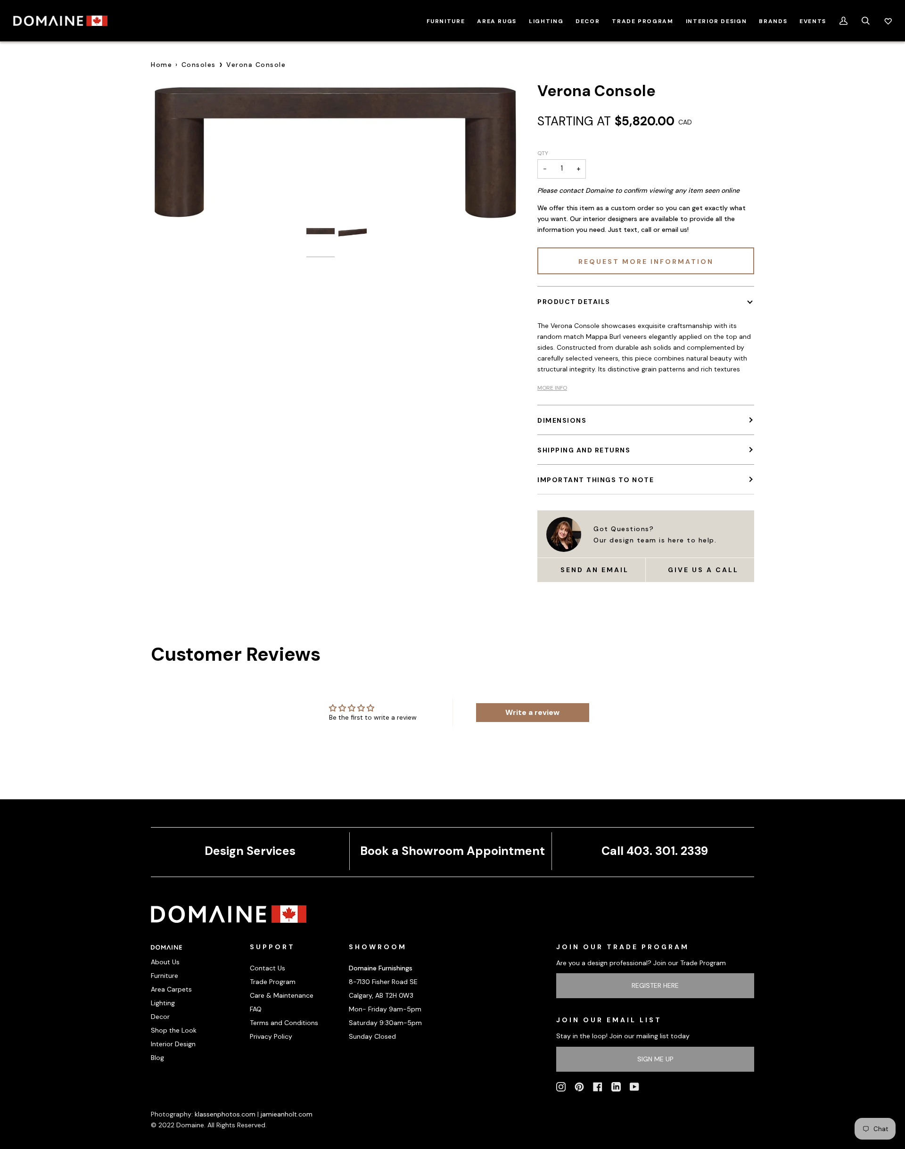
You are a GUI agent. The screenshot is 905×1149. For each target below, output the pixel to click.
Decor (160, 1016)
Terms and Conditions (284, 1022)
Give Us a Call (703, 570)
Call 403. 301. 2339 (654, 851)
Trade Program (273, 981)
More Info (552, 388)
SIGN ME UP (655, 1059)
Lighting (163, 1003)
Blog (157, 1057)
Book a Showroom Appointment (452, 851)
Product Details (573, 301)
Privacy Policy (271, 1036)
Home (161, 64)
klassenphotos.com (225, 1114)
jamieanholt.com (287, 1114)
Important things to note (595, 480)
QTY (542, 153)
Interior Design (173, 1044)
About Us (165, 962)
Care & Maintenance (281, 995)
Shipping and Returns (583, 450)
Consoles (198, 64)
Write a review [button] (532, 712)
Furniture (164, 975)
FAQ (256, 1009)
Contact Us (267, 968)
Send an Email (594, 570)
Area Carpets (171, 989)
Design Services (250, 851)
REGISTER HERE (655, 985)
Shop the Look (174, 1030)
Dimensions (561, 420)
